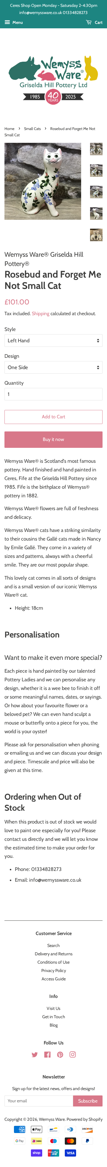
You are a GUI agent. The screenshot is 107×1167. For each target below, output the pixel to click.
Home (9, 128)
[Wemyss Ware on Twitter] (35, 1055)
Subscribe (87, 1101)
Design (11, 356)
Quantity (14, 383)
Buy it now (53, 439)
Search (53, 945)
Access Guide (54, 979)
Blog (54, 1025)
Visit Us (53, 1008)
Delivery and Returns (54, 953)
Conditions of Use (53, 962)
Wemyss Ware (52, 1119)
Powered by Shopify (85, 1119)
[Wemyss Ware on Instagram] (72, 1055)
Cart (98, 22)
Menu (17, 22)
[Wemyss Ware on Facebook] (47, 1055)
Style (10, 329)
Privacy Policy (53, 970)
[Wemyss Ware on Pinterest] (60, 1055)
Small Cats (32, 128)
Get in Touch (53, 1016)
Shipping (40, 313)
